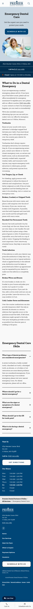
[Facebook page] (3, 528)
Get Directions (16, 462)
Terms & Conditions (16, 582)
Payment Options (8, 552)
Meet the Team (7, 543)
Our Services (6, 538)
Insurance (5, 557)
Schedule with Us (16, 31)
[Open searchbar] (29, 3)
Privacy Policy (6, 582)
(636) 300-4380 (19, 69)
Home (4, 534)
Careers (24, 582)
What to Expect (7, 548)
